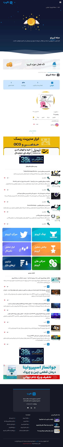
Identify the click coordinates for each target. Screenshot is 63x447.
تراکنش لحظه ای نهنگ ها (9, 421)
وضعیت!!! (55, 115)
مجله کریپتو (53, 7)
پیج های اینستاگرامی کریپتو (9, 430)
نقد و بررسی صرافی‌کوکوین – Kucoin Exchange (38, 205)
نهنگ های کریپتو (25, 424)
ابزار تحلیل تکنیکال (11, 424)
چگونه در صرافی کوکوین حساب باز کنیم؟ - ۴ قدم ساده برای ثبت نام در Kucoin (31, 181)
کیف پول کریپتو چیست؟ (44, 326)
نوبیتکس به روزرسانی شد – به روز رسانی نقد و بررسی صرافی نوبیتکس (33, 193)
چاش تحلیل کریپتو (25, 427)
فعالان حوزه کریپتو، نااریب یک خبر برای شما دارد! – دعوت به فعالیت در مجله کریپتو (31, 278)
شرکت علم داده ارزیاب (27, 443)
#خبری (56, 112)
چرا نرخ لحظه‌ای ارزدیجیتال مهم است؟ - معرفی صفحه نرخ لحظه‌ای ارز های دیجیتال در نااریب (29, 304)
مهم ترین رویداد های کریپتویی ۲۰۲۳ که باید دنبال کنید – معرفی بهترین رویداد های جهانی (29, 314)
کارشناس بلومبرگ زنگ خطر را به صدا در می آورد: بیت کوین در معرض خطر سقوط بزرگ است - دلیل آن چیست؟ (27, 291)
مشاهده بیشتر (32, 131)
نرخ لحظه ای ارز (12, 427)
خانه (59, 7)
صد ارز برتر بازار (12, 418)
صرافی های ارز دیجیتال (24, 430)
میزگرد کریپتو (26, 418)
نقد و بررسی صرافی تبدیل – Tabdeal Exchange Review (36, 171)
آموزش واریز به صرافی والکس (43, 215)
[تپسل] (20, 156)
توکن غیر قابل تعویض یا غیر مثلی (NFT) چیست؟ (38, 336)
